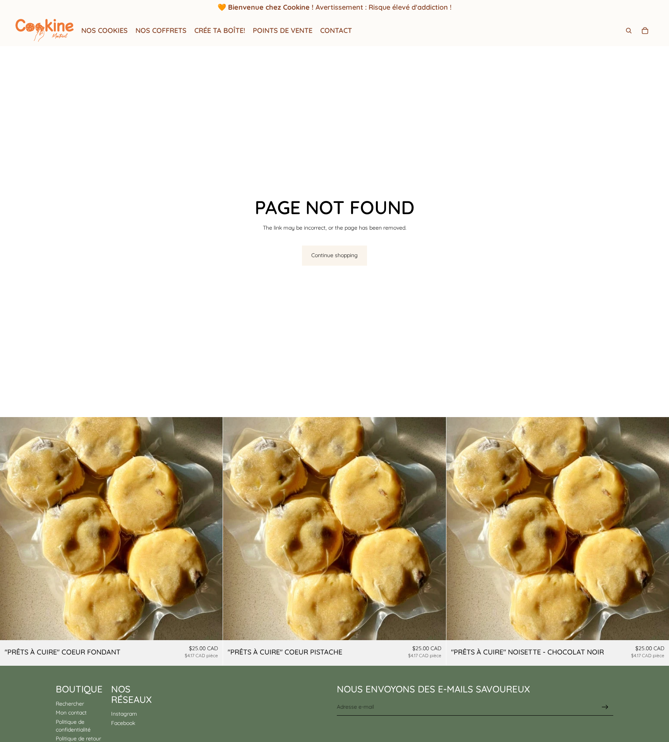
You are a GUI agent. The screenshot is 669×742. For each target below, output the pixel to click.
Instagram (124, 713)
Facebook (123, 722)
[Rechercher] (628, 30)
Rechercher (70, 703)
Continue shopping (334, 255)
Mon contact (71, 712)
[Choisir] (211, 629)
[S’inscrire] (605, 707)
